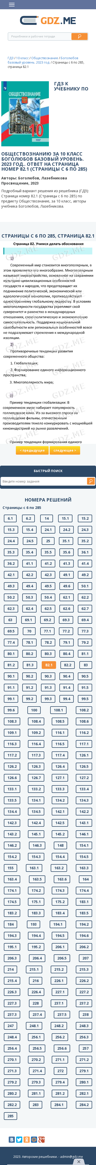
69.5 (11, 631)
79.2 (85, 642)
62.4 (29, 608)
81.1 (85, 653)
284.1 (58, 1104)
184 (10, 924)
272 (60, 1070)
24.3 (85, 529)
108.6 (84, 721)
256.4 (12, 1048)
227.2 (84, 991)
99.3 (48, 698)
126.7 (36, 777)
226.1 (58, 980)
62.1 (66, 597)
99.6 (11, 710)
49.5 (48, 586)
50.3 (29, 597)
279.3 (36, 1082)
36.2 (11, 563)
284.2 (84, 1104)
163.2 (58, 867)
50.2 (11, 597)
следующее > (65, 450)
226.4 (36, 991)
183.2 (12, 913)
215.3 (84, 969)
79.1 (66, 642)
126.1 (84, 755)
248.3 (84, 1025)
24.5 (30, 540)
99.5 (85, 698)
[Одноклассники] (27, 1140)
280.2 (12, 1093)
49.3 (11, 586)
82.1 (48, 664)
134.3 (84, 800)
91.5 (85, 687)
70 (29, 631)
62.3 (11, 608)
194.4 (36, 935)
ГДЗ (11, 58)
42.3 (48, 574)
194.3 (12, 935)
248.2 (58, 1025)
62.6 (66, 608)
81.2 (11, 664)
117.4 (60, 755)
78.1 (29, 642)
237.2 (84, 1003)
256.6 (62, 1048)
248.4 (12, 1037)
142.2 (84, 811)
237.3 (12, 1014)
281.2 (60, 1093)
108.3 (12, 721)
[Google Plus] (41, 1140)
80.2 (29, 653)
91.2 (29, 687)
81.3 (30, 664)
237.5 (62, 1014)
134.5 (36, 811)
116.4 (36, 743)
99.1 (11, 698)
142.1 (60, 811)
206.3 (12, 958)
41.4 (85, 563)
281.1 (36, 1093)
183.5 (84, 913)
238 (85, 1014)
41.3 (66, 563)
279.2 (12, 1082)
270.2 (36, 1059)
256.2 (60, 1037)
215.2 (58, 969)
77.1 (47, 631)
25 (48, 540)
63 (10, 619)
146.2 (12, 845)
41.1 (29, 563)
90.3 (48, 676)
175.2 (60, 901)
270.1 (12, 1059)
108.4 (36, 721)
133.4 (84, 788)
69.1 (28, 619)
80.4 (66, 653)
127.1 (60, 777)
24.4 (11, 540)
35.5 (48, 552)
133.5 (12, 800)
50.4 (48, 597)
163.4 (12, 879)
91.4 (66, 687)
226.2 (84, 980)
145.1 (36, 834)
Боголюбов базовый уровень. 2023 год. (43, 60)
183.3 (36, 913)
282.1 (84, 1093)
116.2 (84, 732)
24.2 (66, 529)
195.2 (36, 946)
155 (10, 867)
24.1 (48, 529)
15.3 (11, 529)
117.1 (84, 743)
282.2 (12, 1104)
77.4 (11, 642)
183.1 (84, 901)
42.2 (29, 574)
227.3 (12, 1003)
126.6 (12, 777)
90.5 (85, 676)
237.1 (58, 1003)
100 (34, 710)
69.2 (47, 619)
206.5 (62, 958)
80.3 (48, 653)
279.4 (60, 1082)
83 (86, 664)
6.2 (28, 518)
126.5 (84, 766)
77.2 (66, 631)
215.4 (12, 980)
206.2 (84, 946)
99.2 (29, 698)
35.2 (85, 540)
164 (85, 879)
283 (36, 1104)
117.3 (36, 755)
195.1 (12, 946)
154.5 (84, 856)
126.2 (12, 766)
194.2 (84, 924)
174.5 (12, 901)
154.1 (84, 845)
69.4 (85, 619)
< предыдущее (32, 450)
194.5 (60, 935)
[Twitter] (19, 1140)
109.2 (36, 732)
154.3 (36, 856)
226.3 (12, 991)
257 (85, 1048)
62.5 (48, 608)
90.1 (11, 676)
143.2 (12, 834)
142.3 (12, 822)
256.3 (84, 1037)
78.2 (48, 642)
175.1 (36, 901)
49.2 (85, 574)
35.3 (11, 552)
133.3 (60, 788)
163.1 (34, 867)
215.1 (34, 969)
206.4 (37, 958)
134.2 (60, 800)
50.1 (85, 586)
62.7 (85, 608)
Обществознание (44, 58)
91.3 (48, 687)
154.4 (60, 856)
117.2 (12, 755)
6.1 (10, 518)
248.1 (34, 1025)
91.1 (11, 687)
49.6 (66, 586)
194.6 (84, 935)
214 (10, 969)
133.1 (12, 788)
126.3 (36, 766)
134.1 (36, 800)
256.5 (37, 1048)
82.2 (67, 664)
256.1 (36, 1037)
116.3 (12, 743)
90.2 (29, 676)
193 (33, 924)
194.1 (57, 924)
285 (10, 1115)
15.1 (65, 518)
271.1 (60, 1059)
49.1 (66, 574)
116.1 (60, 732)
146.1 (84, 834)
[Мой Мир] (34, 1140)
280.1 (84, 1082)
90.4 (66, 676)
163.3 (84, 867)
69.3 (66, 619)
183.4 (60, 913)
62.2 (85, 597)
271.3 (12, 1070)
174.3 (60, 890)
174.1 (12, 890)
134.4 (12, 811)
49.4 (29, 586)
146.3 (37, 845)
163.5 (37, 879)
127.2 (84, 777)
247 (10, 1025)
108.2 (84, 710)
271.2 (84, 1059)
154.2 (12, 856)
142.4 (36, 822)
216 (36, 980)
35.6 (66, 552)
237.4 (37, 1014)
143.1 (84, 822)
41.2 (48, 563)
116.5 (60, 743)
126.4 (60, 766)
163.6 (62, 879)
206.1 (60, 946)
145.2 (60, 834)
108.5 (60, 721)
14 (47, 518)
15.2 (85, 518)
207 (85, 958)
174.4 (84, 890)
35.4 (29, 552)
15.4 (29, 529)
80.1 (11, 653)
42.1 (11, 574)
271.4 (37, 1070)
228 (36, 1003)
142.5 (60, 822)
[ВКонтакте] (12, 1140)
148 (60, 845)
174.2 (36, 890)
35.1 (66, 540)
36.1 (85, 552)
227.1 (60, 991)
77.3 (85, 631)
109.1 (12, 732)
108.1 (58, 710)
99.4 (66, 698)
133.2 (36, 788)
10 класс (22, 58)
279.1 (84, 1070)
